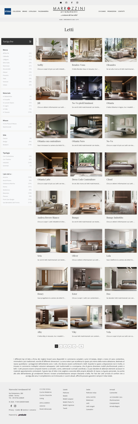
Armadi (112, 390)
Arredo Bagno (115, 406)
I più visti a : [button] (7, 174)
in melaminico (7, 96)
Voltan (5, 85)
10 (81, 346)
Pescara (5, 196)
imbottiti (6, 163)
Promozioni (111, 11)
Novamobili (6, 69)
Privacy (11, 410)
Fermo (5, 187)
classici (5, 138)
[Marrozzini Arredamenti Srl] (69, 11)
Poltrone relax (91, 393)
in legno (6, 106)
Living (42, 398)
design (5, 141)
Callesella (6, 56)
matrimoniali (7, 127)
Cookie (17, 410)
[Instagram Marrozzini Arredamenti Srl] (14, 406)
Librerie (42, 406)
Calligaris (6, 59)
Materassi (89, 400)
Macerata (6, 193)
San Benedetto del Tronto (11, 203)
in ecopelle (6, 99)
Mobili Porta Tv (68, 402)
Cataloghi (32, 11)
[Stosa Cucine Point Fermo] (8, 11)
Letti (77, 19)
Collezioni (17, 11)
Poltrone (66, 393)
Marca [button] (5, 50)
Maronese (6, 66)
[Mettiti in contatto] (60, 2)
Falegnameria (43, 11)
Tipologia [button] (6, 153)
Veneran (5, 82)
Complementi (114, 403)
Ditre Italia (6, 63)
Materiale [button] (6, 93)
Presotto (6, 75)
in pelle (5, 109)
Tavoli (65, 408)
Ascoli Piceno (7, 180)
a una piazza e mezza (9, 124)
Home (61, 19)
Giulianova (6, 190)
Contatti (121, 11)
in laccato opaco (8, 103)
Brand (24, 11)
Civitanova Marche (9, 183)
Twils (4, 79)
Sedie (88, 390)
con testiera (7, 159)
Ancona (5, 177)
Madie (65, 396)
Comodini (89, 409)
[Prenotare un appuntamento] (66, 2)
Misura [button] (5, 120)
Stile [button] (4, 135)
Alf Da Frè (6, 53)
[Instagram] (77, 2)
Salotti (65, 390)
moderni (5, 145)
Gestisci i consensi (29, 410)
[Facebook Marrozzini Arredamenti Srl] (11, 406)
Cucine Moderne (46, 392)
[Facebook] (71, 2)
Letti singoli (90, 406)
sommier (6, 166)
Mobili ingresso (68, 405)
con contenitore (8, 156)
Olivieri (5, 72)
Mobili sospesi (68, 399)
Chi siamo (102, 11)
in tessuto (6, 112)
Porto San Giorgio (8, 199)
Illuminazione (114, 400)
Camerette (113, 393)
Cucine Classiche (46, 395)
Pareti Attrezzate (46, 409)
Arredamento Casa (69, 19)
